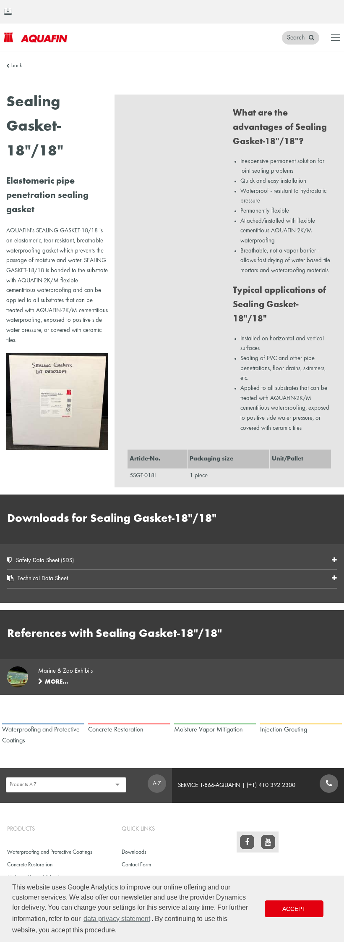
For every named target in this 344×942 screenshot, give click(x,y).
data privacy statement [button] (116, 918)
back (16, 65)
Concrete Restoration (29, 865)
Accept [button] (294, 908)
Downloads (134, 852)
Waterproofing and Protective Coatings (49, 852)
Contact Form (136, 865)
